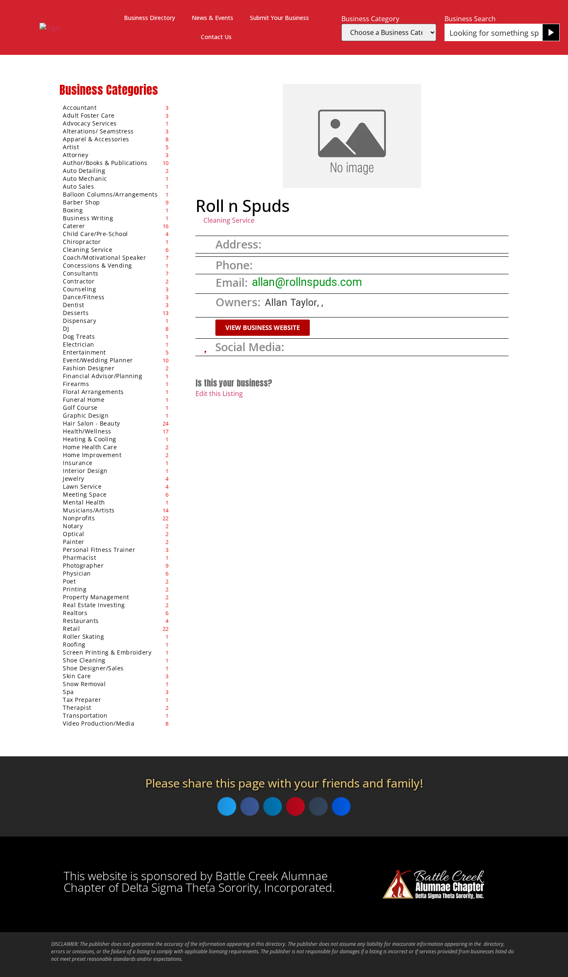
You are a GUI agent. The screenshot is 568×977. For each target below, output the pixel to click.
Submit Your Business (279, 18)
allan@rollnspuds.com (307, 282)
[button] (262, 328)
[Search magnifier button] (551, 32)
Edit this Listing (219, 393)
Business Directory (149, 18)
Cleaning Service (228, 220)
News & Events (212, 18)
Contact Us (216, 37)
